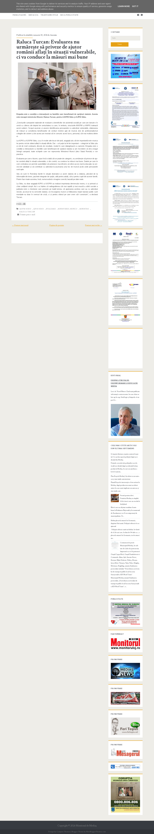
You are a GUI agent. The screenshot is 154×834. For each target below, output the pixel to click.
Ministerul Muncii (67, 209)
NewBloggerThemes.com (96, 832)
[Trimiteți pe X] (22, 204)
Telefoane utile (49, 15)
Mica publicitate (69, 15)
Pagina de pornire (56, 225)
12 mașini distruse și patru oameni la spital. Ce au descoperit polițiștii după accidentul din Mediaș (125, 457)
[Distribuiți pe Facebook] (24, 204)
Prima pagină (19, 15)
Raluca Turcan (27, 212)
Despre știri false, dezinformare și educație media (124, 383)
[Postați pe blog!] (20, 204)
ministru (84, 209)
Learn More (124, 6)
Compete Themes (63, 832)
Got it (135, 6)
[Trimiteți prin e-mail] (17, 204)
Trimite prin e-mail (27, 214)
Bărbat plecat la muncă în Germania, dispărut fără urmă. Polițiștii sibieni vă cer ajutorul (125, 523)
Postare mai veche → (93, 225)
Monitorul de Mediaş (86, 825)
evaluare (51, 209)
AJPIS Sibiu (38, 209)
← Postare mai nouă (20, 225)
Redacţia (33, 15)
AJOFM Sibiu (25, 209)
